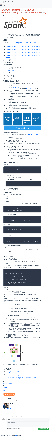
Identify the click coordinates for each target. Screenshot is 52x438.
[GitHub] (5, 2)
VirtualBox (14, 87)
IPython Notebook (30, 89)
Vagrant (19, 87)
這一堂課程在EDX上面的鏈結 (12, 371)
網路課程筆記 (7, 383)
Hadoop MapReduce (33, 134)
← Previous (8, 408)
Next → (7, 410)
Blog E (4, 5)
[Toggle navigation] (2, 2)
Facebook (12, 401)
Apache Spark (11, 70)
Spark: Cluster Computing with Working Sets (18, 376)
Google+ (19, 401)
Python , (6, 388)
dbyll (16, 435)
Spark (17, 89)
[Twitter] (8, 2)
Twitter (6, 401)
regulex (30, 339)
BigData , (6, 387)
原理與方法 (17, 137)
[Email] (12, 2)
